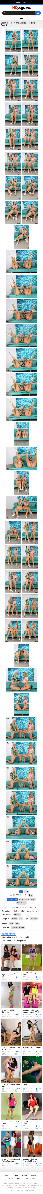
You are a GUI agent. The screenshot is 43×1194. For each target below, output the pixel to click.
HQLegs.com (19, 1190)
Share (33, 899)
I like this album (11, 895)
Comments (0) (21, 903)
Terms (10, 1178)
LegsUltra (17, 914)
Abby (17, 923)
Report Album (24, 899)
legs (21, 919)
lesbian (14, 919)
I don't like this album (13, 895)
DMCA (19, 1178)
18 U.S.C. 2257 (30, 1178)
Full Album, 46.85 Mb (18, 927)
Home (6, 1175)
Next (26, 892)
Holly (11, 923)
